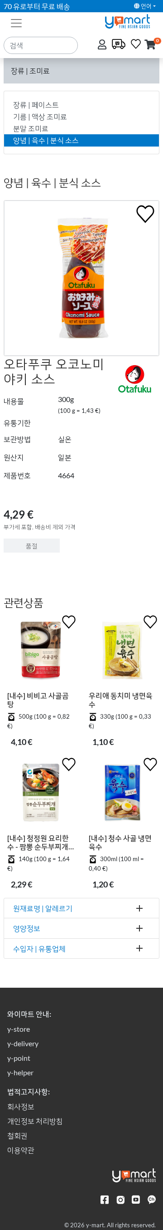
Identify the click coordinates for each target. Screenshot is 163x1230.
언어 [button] (145, 6)
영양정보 (26, 928)
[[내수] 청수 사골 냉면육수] (122, 794)
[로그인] (103, 45)
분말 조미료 (30, 128)
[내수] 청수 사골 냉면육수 (120, 842)
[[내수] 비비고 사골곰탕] (41, 652)
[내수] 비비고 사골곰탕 (38, 699)
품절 (32, 545)
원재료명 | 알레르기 (42, 908)
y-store (18, 1028)
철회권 (17, 1135)
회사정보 (20, 1106)
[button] (150, 45)
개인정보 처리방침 (35, 1121)
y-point (18, 1058)
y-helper (20, 1072)
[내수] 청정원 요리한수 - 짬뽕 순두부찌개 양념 (38, 842)
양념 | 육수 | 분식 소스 (46, 140)
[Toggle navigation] (16, 22)
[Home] (131, 20)
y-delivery (22, 1043)
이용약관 (20, 1150)
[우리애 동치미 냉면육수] (122, 652)
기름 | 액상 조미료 (40, 116)
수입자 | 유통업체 (39, 948)
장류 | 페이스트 (36, 104)
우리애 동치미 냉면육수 (121, 699)
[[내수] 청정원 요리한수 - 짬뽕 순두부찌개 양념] (41, 794)
